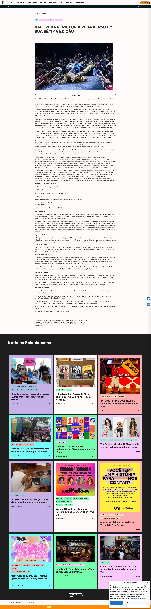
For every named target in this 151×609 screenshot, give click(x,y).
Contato (69, 2)
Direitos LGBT (67, 498)
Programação (53, 2)
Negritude (121, 396)
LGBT (36, 19)
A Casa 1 (10, 2)
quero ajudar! (144, 2)
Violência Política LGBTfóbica (64, 501)
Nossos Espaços (32, 2)
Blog (61, 2)
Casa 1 (36, 38)
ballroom (51, 19)
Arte (122, 440)
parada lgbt (26, 444)
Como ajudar (20, 2)
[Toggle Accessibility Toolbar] (149, 299)
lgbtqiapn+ (18, 495)
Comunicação (104, 518)
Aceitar (116, 603)
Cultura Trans (26, 565)
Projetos (43, 2)
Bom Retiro (104, 515)
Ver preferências (142, 603)
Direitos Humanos (21, 389)
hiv (12, 495)
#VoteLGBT (59, 498)
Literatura (68, 390)
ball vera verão (43, 19)
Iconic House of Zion (84, 275)
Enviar (49, 606)
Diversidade (31, 389)
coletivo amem (58, 19)
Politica (86, 498)
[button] (148, 582)
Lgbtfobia (23, 386)
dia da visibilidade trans (38, 565)
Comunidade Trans (16, 565)
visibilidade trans (32, 386)
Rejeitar (129, 603)
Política (71, 505)
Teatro (65, 565)
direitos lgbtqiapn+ (78, 498)
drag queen (112, 440)
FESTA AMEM (107, 291)
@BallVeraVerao (63, 208)
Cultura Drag (128, 440)
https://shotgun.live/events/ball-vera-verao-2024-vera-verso (64, 199)
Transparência (79, 2)
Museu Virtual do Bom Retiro (115, 515)
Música (116, 396)
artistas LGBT (104, 440)
